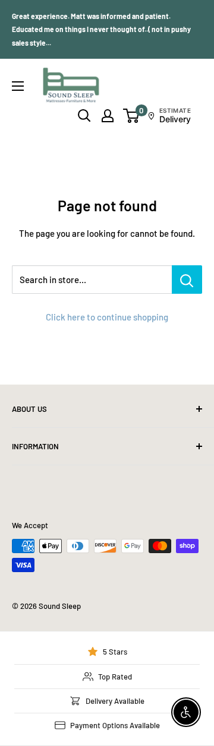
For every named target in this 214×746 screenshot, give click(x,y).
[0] (131, 116)
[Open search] (84, 115)
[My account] (108, 115)
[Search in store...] (187, 279)
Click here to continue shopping (107, 317)
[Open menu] (18, 86)
